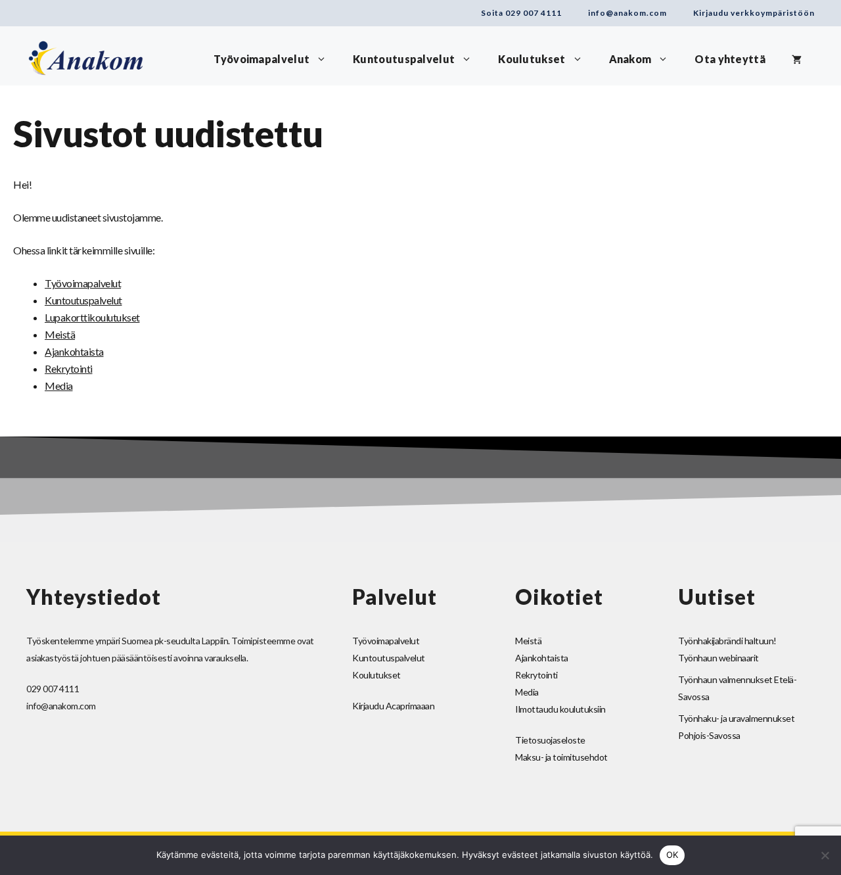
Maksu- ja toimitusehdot (561, 757)
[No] (824, 855)
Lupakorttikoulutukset (92, 317)
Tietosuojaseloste (550, 739)
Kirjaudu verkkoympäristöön (754, 13)
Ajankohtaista (74, 351)
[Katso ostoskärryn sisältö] (797, 59)
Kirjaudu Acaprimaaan (393, 705)
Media (59, 385)
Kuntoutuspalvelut (404, 59)
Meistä (60, 334)
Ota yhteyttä (729, 59)
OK (672, 854)
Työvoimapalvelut (261, 59)
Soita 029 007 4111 (521, 13)
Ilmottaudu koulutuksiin (560, 709)
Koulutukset (531, 59)
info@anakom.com (627, 13)
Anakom (630, 59)
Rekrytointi (69, 368)
